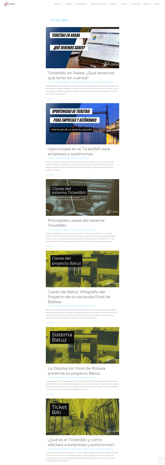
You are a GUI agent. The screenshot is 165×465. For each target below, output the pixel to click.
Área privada (136, 4)
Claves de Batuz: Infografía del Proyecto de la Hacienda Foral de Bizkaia (79, 296)
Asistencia (147, 4)
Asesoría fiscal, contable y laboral (83, 82)
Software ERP (81, 4)
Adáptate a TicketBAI (99, 4)
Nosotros (57, 4)
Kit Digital (112, 4)
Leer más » (50, 99)
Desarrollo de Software (104, 82)
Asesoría (69, 4)
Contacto (156, 4)
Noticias (124, 4)
